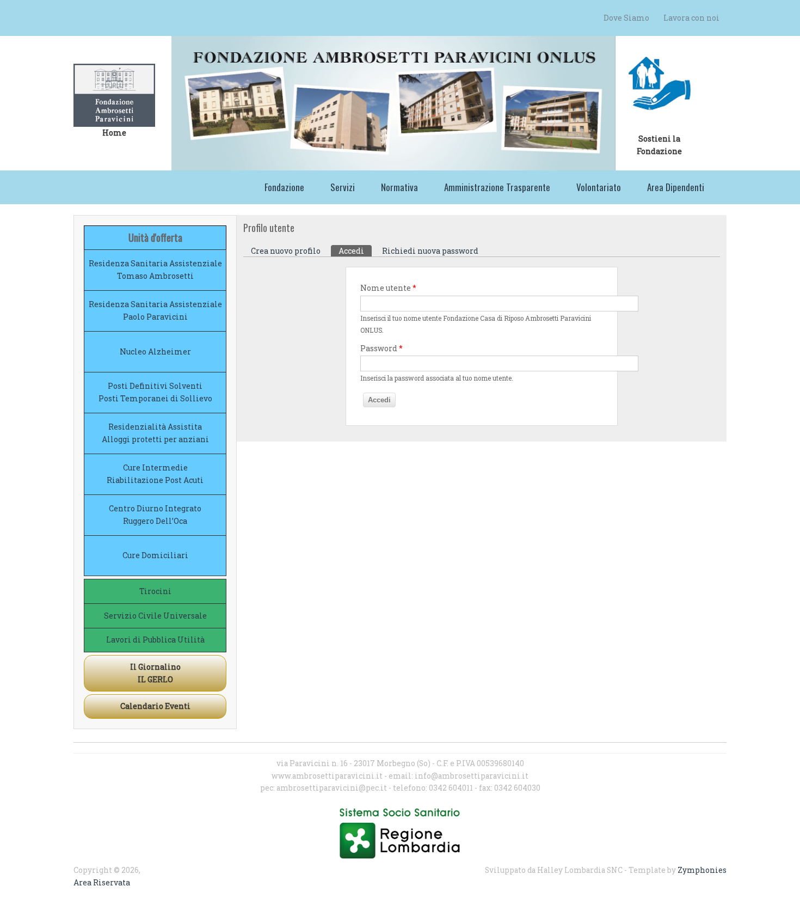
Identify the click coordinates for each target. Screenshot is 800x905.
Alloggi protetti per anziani (155, 439)
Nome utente (388, 288)
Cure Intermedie (155, 467)
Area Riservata (101, 882)
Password (381, 348)
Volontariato (598, 187)
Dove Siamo (626, 18)
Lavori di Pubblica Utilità (155, 639)
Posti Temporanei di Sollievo (155, 398)
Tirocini (155, 591)
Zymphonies (702, 870)
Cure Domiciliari (155, 555)
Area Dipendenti (675, 187)
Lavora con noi (691, 18)
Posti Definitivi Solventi (155, 386)
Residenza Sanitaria (128, 263)
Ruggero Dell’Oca (155, 521)
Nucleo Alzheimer (155, 351)
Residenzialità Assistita (155, 426)
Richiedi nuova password (430, 251)
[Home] (114, 95)
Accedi (355, 251)
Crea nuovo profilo (286, 251)
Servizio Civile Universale (155, 615)
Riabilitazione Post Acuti (155, 480)
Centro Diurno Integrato (155, 508)
